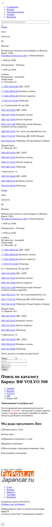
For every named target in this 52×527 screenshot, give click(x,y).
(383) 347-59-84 (8, 119)
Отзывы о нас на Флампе (13, 504)
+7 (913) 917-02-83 (9, 100)
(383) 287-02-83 (8, 157)
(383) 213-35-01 (8, 162)
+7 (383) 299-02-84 (9, 96)
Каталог (10, 9)
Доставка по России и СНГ (14, 55)
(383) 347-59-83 (8, 115)
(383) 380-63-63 (8, 181)
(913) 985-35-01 (8, 167)
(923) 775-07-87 (8, 136)
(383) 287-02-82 (8, 153)
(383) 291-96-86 (8, 176)
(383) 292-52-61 (8, 131)
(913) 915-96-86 (8, 185)
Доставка (11, 494)
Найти (4, 370)
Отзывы (10, 14)
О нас (9, 487)
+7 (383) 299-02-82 (9, 86)
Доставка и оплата (15, 12)
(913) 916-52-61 (8, 141)
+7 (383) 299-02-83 (9, 91)
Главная (10, 388)
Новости (11, 492)
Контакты (11, 17)
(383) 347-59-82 (8, 110)
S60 (8, 396)
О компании (12, 7)
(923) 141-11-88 (8, 124)
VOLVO (11, 393)
